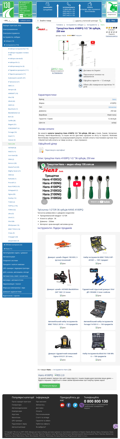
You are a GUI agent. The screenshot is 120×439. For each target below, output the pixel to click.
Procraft (12, 182)
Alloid (11, 101)
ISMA (11, 159)
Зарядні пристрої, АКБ (12, 25)
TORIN (12, 210)
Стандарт (13, 237)
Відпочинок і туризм (11, 296)
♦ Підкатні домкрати (17, 74)
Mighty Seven (14, 171)
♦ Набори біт (14, 62)
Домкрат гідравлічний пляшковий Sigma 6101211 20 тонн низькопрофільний (62, 356)
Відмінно (116, 32)
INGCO (12, 151)
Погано (109, 32)
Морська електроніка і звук (14, 288)
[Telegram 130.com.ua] (76, 405)
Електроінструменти (11, 33)
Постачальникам (43, 414)
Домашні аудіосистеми (12, 292)
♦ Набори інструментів (18, 49)
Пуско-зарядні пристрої (21, 401)
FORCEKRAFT (13, 128)
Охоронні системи (10, 260)
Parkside (12, 179)
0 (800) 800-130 (69, 9)
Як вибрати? (25, 3)
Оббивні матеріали (13, 245)
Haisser (11, 140)
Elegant (12, 124)
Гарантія (23, 9)
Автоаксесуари (9, 257)
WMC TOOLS (14, 229)
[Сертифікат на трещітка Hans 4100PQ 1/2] (41, 150)
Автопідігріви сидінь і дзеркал (15, 253)
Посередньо (111, 32)
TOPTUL (13, 206)
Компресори (17, 411)
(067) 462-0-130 (69, 15)
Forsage (12, 132)
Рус (25, 16)
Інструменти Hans (60, 370)
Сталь (11, 233)
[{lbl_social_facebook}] (69, 405)
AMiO (11, 105)
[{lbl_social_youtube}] (63, 405)
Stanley (12, 198)
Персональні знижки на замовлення (93, 76)
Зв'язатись (40, 405)
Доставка (23, 7)
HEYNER (12, 148)
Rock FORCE (14, 186)
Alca (11, 97)
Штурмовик (13, 241)
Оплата (23, 5)
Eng (29, 16)
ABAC (11, 86)
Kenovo (12, 163)
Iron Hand (12, 155)
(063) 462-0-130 (69, 13)
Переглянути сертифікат (55, 150)
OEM (11, 175)
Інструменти (12, 45)
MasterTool (13, 167)
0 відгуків (78, 35)
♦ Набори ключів (15, 58)
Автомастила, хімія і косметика (15, 276)
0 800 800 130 (96, 401)
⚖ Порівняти (57, 73)
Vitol (11, 221)
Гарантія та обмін (43, 420)
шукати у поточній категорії (86, 21)
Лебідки (9, 41)
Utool (11, 217)
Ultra (11, 214)
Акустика (15, 414)
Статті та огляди (42, 417)
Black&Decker (14, 113)
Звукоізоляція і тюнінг (12, 284)
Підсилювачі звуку (19, 424)
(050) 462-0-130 (69, 11)
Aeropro (12, 89)
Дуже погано (107, 32)
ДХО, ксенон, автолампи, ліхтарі (16, 272)
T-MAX (11, 202)
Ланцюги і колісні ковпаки (13, 264)
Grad (11, 136)
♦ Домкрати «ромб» (16, 78)
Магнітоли (16, 417)
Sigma (11, 194)
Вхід (113, 20)
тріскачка (112, 107)
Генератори (16, 405)
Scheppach (13, 190)
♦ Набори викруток (16, 66)
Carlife (11, 120)
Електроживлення (10, 29)
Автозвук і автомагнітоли (13, 280)
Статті (22, 13)
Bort (10, 117)
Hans (11, 144)
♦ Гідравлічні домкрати (18, 70)
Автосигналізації (18, 427)
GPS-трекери (17, 420)
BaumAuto (13, 109)
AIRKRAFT (13, 93)
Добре (114, 32)
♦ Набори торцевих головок (18, 54)
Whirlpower (13, 225)
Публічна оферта (43, 424)
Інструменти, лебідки (11, 37)
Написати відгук (112, 36)
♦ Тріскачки (13, 82)
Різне (8, 249)
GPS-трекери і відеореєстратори (16, 268)
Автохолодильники (19, 408)
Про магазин (25, 11)
